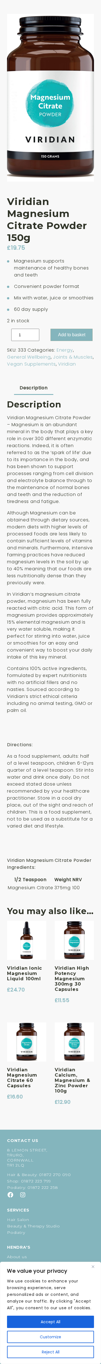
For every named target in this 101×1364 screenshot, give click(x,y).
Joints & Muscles (73, 357)
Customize (50, 1337)
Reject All (50, 1352)
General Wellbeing (29, 357)
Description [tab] (34, 388)
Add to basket (71, 334)
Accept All (50, 1322)
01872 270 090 (55, 1174)
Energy (65, 350)
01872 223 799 (36, 1181)
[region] (50, 1313)
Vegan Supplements (31, 364)
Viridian (67, 364)
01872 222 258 (42, 1187)
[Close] (95, 1266)
